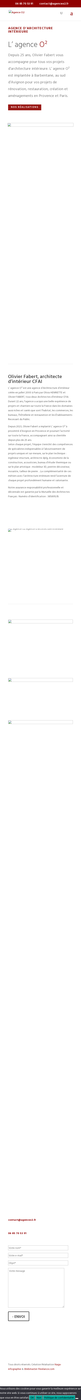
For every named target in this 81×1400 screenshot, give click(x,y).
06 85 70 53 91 (17, 1233)
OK (32, 1397)
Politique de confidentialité (59, 1397)
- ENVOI (18, 1316)
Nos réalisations (24, 107)
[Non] (76, 1398)
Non (39, 1397)
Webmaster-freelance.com (39, 1369)
